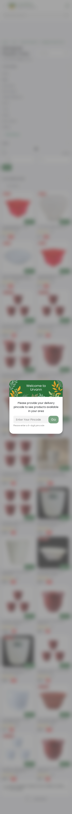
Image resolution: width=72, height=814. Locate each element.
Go (53, 419)
